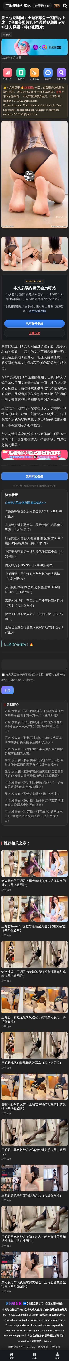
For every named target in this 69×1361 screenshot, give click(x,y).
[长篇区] (21, 74)
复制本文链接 (34, 476)
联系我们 (43, 1346)
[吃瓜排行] (7, 74)
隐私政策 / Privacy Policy (21, 1346)
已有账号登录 (34, 323)
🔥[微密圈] (27, 87)
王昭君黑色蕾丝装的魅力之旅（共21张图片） (32, 1195)
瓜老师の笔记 (20, 6)
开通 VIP (34, 333)
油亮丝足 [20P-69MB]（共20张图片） (30, 565)
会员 (58, 92)
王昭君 (7, 34)
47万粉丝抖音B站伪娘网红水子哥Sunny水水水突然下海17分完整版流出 (34, 727)
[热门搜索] (61, 74)
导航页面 (55, 1346)
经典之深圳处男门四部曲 (41, 793)
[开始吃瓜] (34, 74)
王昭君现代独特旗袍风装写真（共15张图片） (32, 1062)
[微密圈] (48, 74)
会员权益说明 (37, 311)
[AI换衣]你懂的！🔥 (18, 644)
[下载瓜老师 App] (56, 6)
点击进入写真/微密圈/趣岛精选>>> (25, 502)
